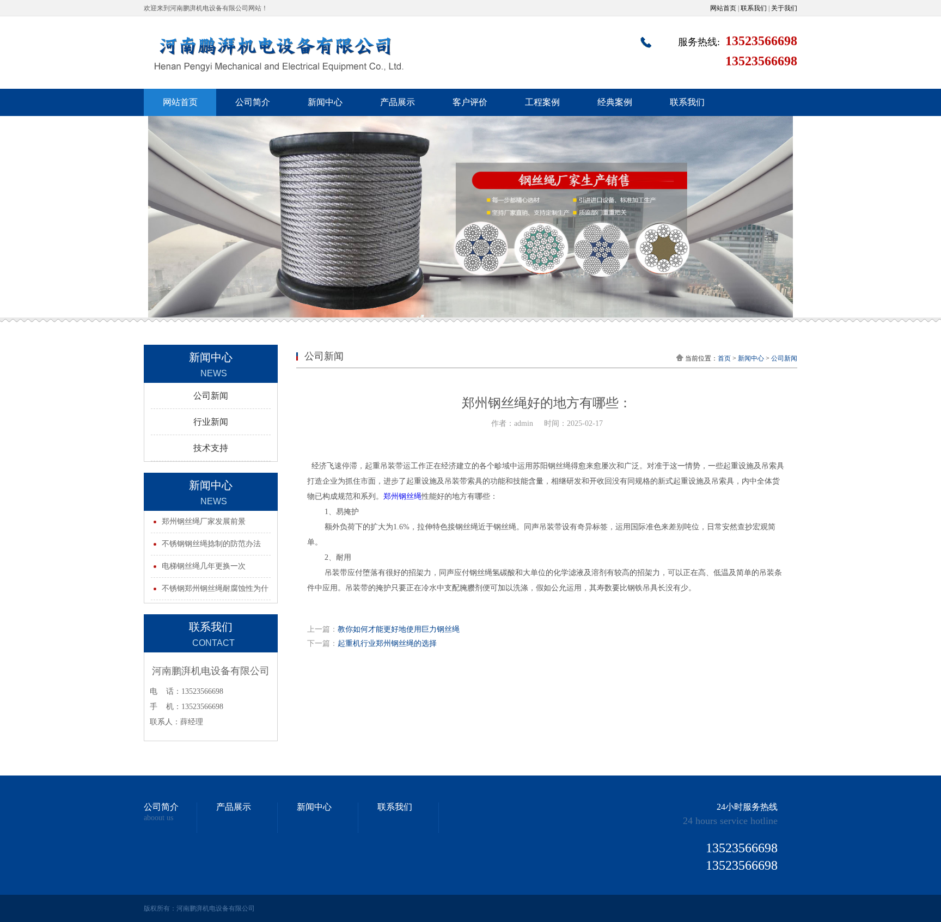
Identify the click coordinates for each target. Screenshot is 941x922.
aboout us (158, 818)
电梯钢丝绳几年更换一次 (204, 566)
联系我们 (754, 8)
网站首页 (723, 8)
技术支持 (210, 448)
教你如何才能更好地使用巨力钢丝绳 (399, 629)
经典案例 (614, 102)
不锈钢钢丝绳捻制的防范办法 (211, 544)
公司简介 (252, 102)
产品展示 (397, 102)
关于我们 (784, 8)
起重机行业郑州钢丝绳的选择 (387, 643)
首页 (724, 358)
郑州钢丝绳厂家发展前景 (204, 521)
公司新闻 (210, 395)
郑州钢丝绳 (402, 496)
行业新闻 (210, 421)
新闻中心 (325, 102)
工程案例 (542, 102)
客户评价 (470, 102)
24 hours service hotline (730, 820)
